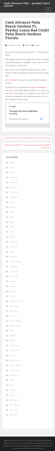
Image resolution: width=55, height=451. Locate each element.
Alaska (12, 167)
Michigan (13, 266)
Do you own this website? (18, 119)
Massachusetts (15, 261)
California (13, 182)
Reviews (12, 355)
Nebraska (13, 291)
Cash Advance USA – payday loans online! (27, 4)
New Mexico (14, 311)
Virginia (12, 395)
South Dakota (15, 370)
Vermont (12, 390)
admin (27, 45)
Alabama (12, 162)
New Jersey (14, 306)
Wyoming (13, 415)
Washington (14, 400)
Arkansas (13, 177)
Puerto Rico (14, 350)
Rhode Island (14, 360)
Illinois (11, 222)
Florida (36, 45)
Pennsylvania (14, 345)
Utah (11, 385)
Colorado (13, 187)
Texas (11, 380)
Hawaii (12, 212)
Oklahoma (13, 335)
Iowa (11, 232)
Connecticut (14, 192)
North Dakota (15, 326)
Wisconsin (13, 410)
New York (13, 316)
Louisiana (13, 246)
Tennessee (13, 375)
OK (41, 119)
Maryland (13, 256)
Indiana (12, 227)
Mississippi (13, 276)
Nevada (12, 296)
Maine (11, 251)
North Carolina (15, 321)
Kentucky (13, 241)
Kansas (12, 237)
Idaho (11, 217)
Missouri (12, 281)
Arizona (12, 172)
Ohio (11, 330)
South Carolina (15, 365)
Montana (13, 286)
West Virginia (14, 405)
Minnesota (13, 271)
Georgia (12, 207)
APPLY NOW (10, 80)
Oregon (12, 340)
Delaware (13, 197)
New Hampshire (16, 301)
